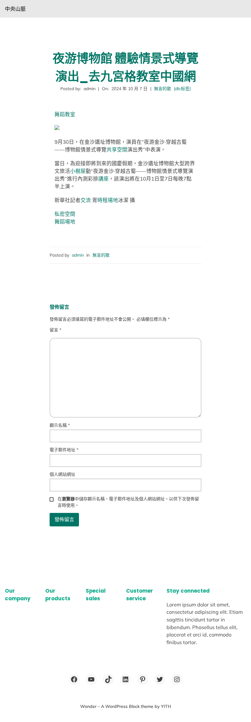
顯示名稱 (60, 425)
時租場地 (107, 200)
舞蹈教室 (64, 114)
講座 (103, 178)
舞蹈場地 (64, 221)
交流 (86, 200)
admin (78, 255)
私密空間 (64, 214)
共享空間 (117, 149)
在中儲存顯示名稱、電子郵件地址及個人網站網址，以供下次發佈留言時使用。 (128, 502)
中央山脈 (15, 9)
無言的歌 (162, 88)
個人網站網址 (62, 474)
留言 (55, 330)
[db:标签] (182, 88)
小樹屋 (78, 171)
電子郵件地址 (64, 450)
